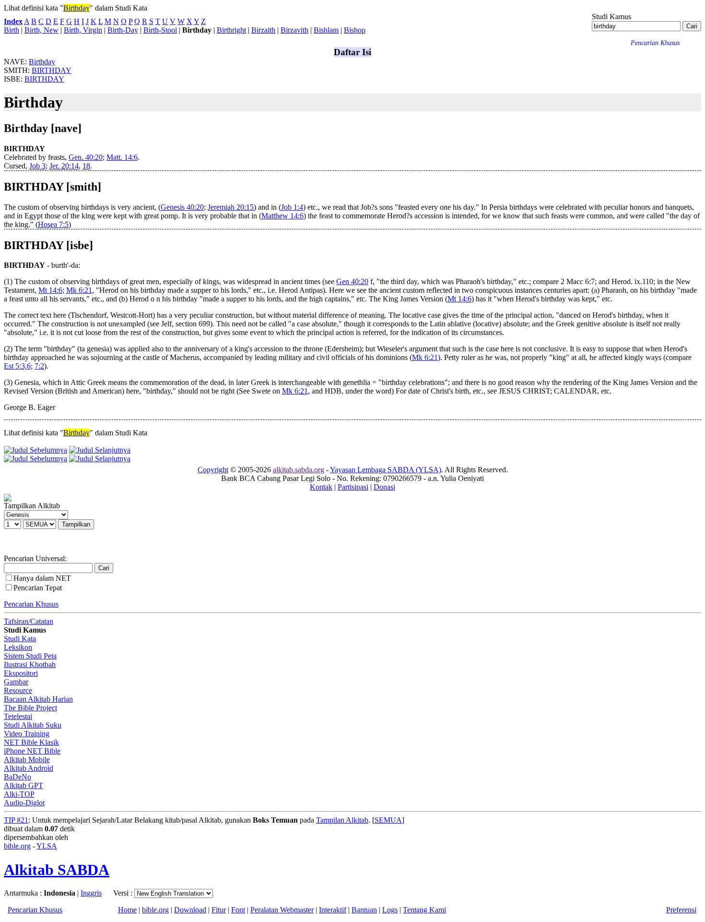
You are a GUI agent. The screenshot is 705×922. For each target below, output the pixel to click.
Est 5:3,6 (17, 366)
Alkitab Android (28, 768)
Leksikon (18, 647)
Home (127, 910)
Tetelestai (18, 716)
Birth (11, 30)
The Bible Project (30, 708)
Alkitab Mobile (27, 759)
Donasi (384, 487)
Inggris (91, 893)
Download (190, 910)
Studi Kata (20, 639)
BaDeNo (17, 777)
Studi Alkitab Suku (32, 725)
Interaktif (332, 910)
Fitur (219, 910)
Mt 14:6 (50, 290)
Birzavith (294, 30)
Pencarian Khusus (31, 604)
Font (238, 910)
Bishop (354, 30)
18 (86, 166)
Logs (390, 910)
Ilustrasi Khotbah (30, 664)
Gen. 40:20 (86, 157)
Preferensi (681, 910)
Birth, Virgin (83, 30)
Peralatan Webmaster (282, 910)
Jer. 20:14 (64, 166)
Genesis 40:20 (182, 207)
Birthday (76, 8)
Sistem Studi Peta (30, 656)
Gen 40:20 (352, 281)
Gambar (16, 682)
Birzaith (263, 30)
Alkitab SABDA (56, 869)
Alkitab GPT (23, 785)
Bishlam (326, 30)
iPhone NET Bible (32, 751)
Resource (18, 690)
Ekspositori (21, 673)
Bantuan (364, 910)
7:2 (39, 366)
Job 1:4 (292, 207)
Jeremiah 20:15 (231, 207)
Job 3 (37, 166)
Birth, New (41, 30)
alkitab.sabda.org (298, 470)
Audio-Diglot (24, 803)
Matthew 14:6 (282, 216)
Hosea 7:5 (53, 224)
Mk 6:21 (79, 290)
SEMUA (388, 820)
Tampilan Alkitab (342, 820)
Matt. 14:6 (122, 157)
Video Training (26, 734)
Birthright (231, 30)
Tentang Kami (424, 910)
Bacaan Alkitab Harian (38, 699)
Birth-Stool (160, 30)
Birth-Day (122, 30)
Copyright (213, 470)
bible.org (17, 846)
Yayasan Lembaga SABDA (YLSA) (385, 470)
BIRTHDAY (51, 70)
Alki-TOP (19, 794)
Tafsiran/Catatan (28, 621)
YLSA (46, 846)
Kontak (321, 487)
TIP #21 (16, 820)
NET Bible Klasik (31, 742)
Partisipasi (353, 487)
